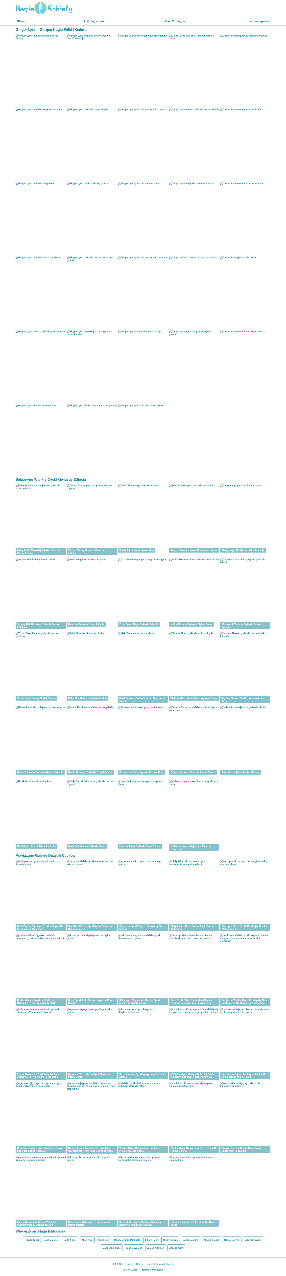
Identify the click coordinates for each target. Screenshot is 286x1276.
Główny (22, 21)
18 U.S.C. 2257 (131, 1269)
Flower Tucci (31, 1239)
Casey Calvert (232, 1239)
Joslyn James (190, 1239)
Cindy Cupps (170, 1239)
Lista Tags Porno (94, 21)
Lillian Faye (151, 1239)
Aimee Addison (155, 1247)
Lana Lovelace (134, 1247)
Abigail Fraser (211, 1239)
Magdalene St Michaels (127, 1239)
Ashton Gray (176, 1247)
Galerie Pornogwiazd (176, 21)
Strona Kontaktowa (152, 1269)
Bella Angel (70, 1239)
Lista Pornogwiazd (257, 21)
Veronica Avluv (253, 1239)
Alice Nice (87, 1239)
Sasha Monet (51, 1239)
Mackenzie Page (111, 1247)
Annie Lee (103, 1239)
